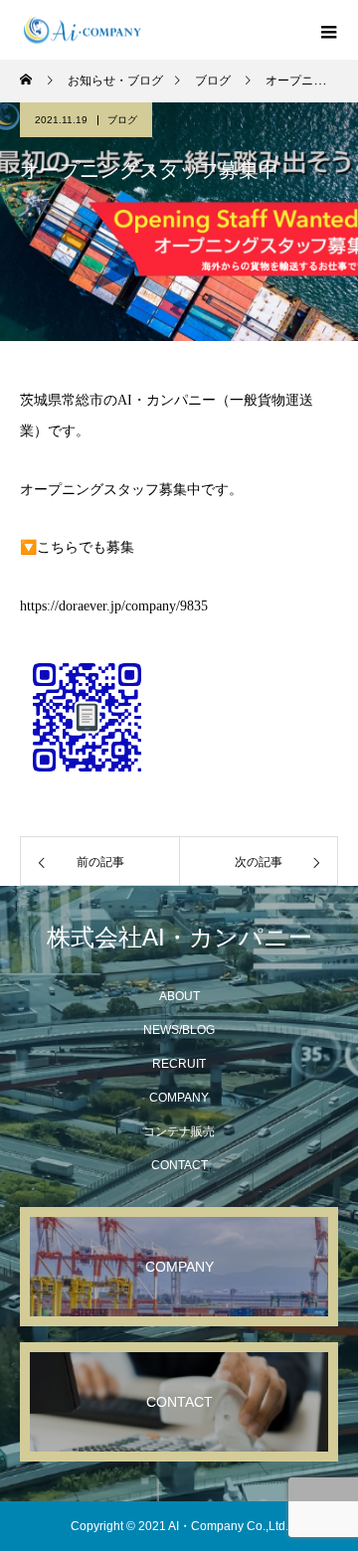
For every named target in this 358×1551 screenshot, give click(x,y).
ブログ (122, 119)
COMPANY (179, 1098)
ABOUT (179, 996)
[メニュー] (328, 30)
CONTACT (179, 1165)
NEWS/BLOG (179, 1030)
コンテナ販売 (179, 1131)
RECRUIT (179, 1064)
